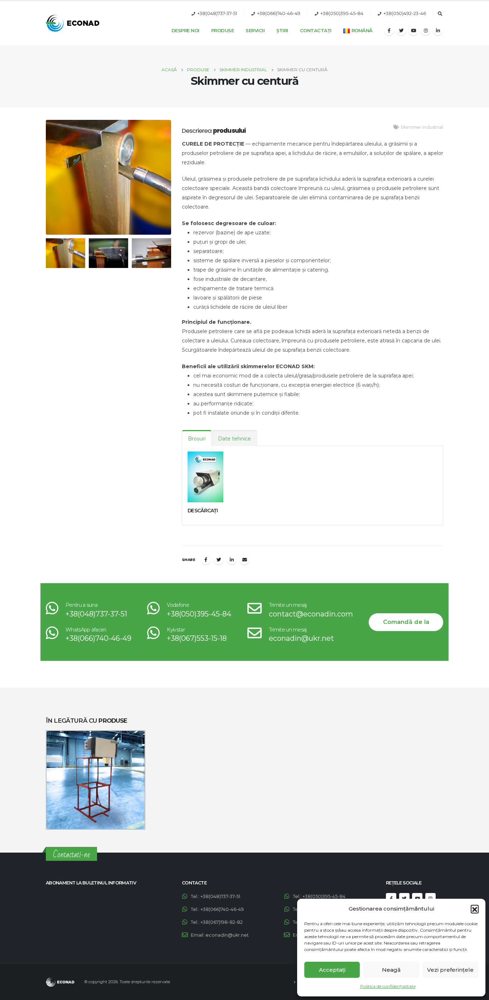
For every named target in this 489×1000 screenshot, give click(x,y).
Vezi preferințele (450, 969)
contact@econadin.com (311, 614)
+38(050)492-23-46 (404, 13)
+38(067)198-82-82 (221, 922)
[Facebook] (389, 30)
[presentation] (44, 177)
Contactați (315, 30)
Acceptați (332, 969)
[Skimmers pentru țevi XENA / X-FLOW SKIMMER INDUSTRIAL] (96, 780)
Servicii (255, 30)
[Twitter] (401, 30)
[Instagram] (426, 30)
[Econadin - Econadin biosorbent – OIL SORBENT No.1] (73, 23)
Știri (282, 30)
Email (244, 560)
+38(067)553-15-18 (197, 638)
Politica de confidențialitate (388, 986)
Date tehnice (234, 438)
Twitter (219, 560)
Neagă (391, 969)
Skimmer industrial (422, 127)
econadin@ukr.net (301, 638)
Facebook (206, 560)
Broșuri (196, 438)
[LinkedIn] (438, 30)
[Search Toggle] (440, 14)
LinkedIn (232, 560)
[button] (474, 908)
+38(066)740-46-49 (278, 13)
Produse (222, 30)
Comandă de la (406, 621)
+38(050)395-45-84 (341, 13)
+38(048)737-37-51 (217, 13)
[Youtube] (413, 30)
